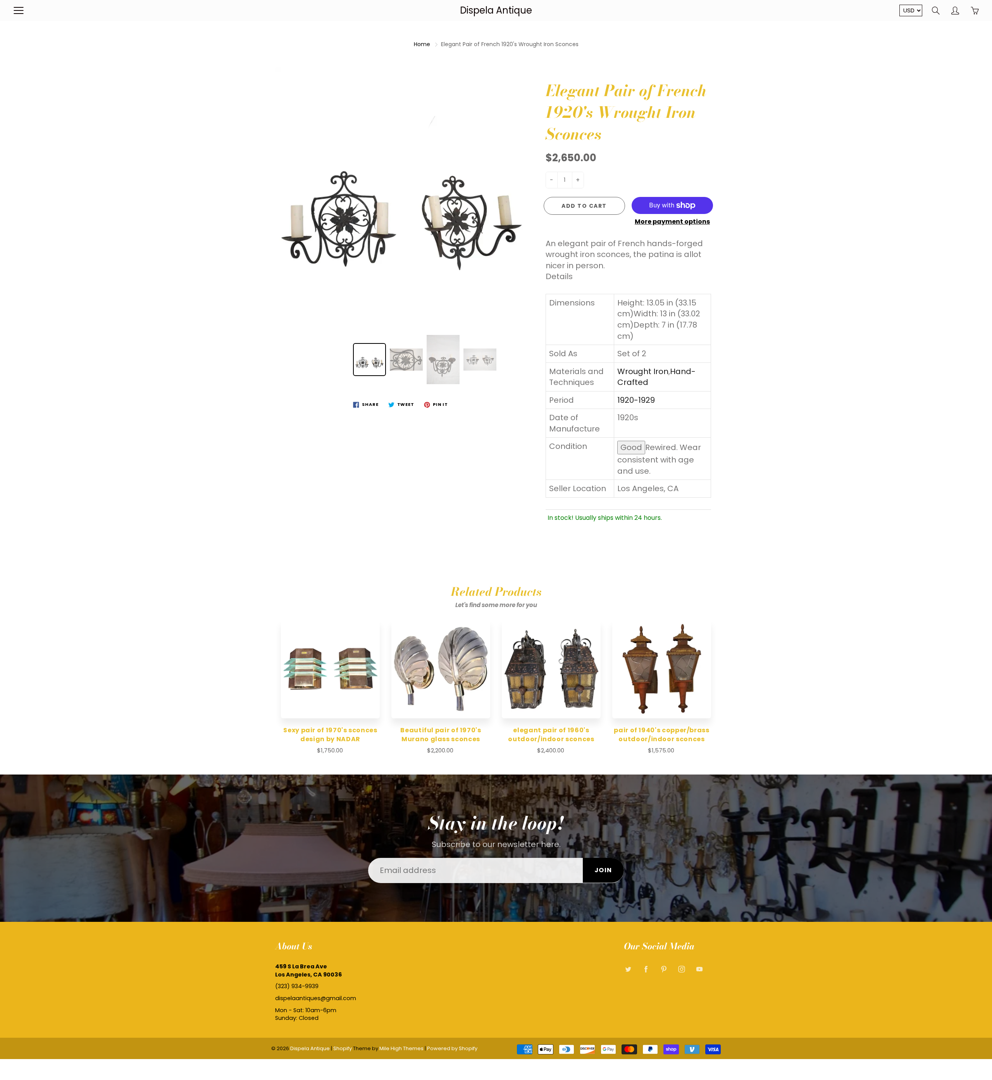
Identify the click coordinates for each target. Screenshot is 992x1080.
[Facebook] (646, 969)
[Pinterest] (663, 969)
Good (631, 447)
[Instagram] (681, 969)
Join (603, 870)
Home (422, 44)
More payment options (672, 221)
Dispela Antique (496, 10)
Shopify (342, 1048)
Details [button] (559, 276)
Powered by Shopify (452, 1048)
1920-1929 (636, 400)
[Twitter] (628, 969)
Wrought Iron (642, 371)
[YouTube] (699, 969)
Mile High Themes (401, 1048)
